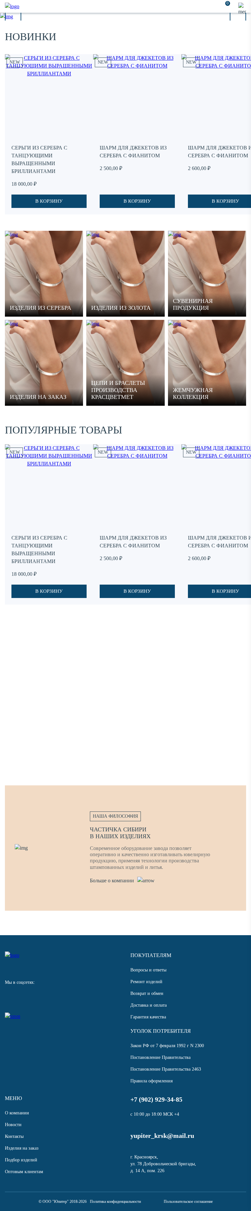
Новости (13, 1124)
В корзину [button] (49, 201)
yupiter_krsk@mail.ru (162, 1135)
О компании (17, 1112)
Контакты (14, 1136)
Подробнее (47, 723)
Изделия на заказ (22, 1148)
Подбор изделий (21, 1159)
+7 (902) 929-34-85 (156, 1099)
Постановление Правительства (160, 1057)
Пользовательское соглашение (188, 1201)
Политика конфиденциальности (115, 1201)
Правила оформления (151, 1080)
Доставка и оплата (148, 1005)
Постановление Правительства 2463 (165, 1069)
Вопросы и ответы (148, 969)
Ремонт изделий (146, 981)
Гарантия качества (148, 1016)
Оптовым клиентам (24, 1171)
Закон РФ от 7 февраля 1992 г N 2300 (167, 1045)
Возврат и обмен (146, 993)
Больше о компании (112, 880)
